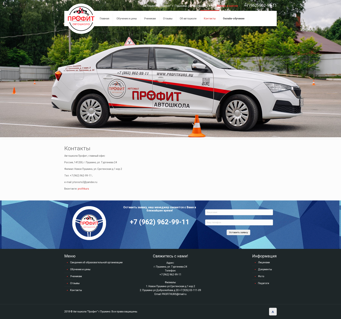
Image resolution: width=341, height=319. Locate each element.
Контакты (76, 290)
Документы (265, 269)
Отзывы (75, 283)
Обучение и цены (80, 269)
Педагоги (263, 283)
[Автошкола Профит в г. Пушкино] (81, 18)
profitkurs (83, 188)
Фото (261, 276)
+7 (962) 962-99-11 (260, 5)
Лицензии (264, 262)
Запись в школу (227, 5)
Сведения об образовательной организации (96, 262)
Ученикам (76, 276)
